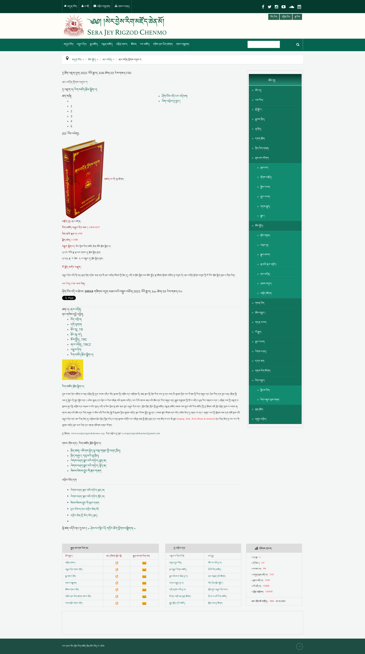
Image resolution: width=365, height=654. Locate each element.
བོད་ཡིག (273, 17)
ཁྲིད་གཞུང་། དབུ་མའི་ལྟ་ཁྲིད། (85, 455)
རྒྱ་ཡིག (297, 17)
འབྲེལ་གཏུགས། (103, 6)
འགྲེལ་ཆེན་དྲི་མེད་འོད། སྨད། (84, 515)
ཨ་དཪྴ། (211, 556)
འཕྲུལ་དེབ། (82, 44)
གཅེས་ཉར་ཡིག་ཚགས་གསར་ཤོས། (78, 596)
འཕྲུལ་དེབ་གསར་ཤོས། (73, 569)
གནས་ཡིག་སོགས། (263, 371)
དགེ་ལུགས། (76, 324)
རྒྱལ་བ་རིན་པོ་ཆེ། (177, 556)
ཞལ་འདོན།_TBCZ (81, 344)
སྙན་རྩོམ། (259, 409)
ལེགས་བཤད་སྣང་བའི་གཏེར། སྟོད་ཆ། (88, 465)
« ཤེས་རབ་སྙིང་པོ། (97, 528)
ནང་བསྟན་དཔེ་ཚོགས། (216, 576)
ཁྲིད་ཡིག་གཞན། (262, 148)
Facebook (263, 7)
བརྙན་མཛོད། (107, 44)
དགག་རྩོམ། (260, 139)
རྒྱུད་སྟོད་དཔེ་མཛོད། (177, 603)
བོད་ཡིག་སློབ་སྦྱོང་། (215, 583)
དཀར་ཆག (259, 361)
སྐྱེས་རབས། (265, 187)
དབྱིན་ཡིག (286, 17)
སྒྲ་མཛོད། (94, 44)
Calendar (299, 7)
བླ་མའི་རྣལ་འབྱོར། (268, 264)
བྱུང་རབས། (265, 197)
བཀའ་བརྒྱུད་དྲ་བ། (176, 583)
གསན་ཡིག (259, 303)
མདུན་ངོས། (72, 6)
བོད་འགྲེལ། (76, 319)
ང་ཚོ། (86, 6)
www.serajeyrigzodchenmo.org (88, 434)
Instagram (276, 7)
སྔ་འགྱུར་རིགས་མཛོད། (178, 569)
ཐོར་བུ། (258, 90)
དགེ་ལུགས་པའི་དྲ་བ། (177, 589)
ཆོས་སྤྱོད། (259, 226)
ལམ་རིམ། (259, 100)
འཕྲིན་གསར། (122, 44)
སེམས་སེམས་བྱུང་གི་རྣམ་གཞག (86, 470)
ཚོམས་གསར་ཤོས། (72, 589)
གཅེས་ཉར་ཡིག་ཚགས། (163, 44)
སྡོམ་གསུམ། (265, 235)
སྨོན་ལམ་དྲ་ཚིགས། (215, 603)
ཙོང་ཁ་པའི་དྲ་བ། (215, 563)
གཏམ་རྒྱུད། (265, 206)
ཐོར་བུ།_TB (77, 329)
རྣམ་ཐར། (264, 168)
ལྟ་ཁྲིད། (258, 129)
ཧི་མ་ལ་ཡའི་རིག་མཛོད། (217, 596)
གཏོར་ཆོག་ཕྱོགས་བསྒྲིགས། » (121, 528)
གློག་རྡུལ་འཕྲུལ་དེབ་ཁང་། (218, 589)
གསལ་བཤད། (124, 6)
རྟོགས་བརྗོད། (266, 177)
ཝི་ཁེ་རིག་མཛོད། (214, 569)
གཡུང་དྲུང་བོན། (175, 563)
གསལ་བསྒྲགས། (182, 44)
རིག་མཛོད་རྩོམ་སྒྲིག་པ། (85, 89)
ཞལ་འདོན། (75, 309)
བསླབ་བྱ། (264, 245)
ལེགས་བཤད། (261, 352)
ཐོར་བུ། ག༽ (76, 334)
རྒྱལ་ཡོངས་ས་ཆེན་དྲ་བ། (178, 576)
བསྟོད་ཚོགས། (266, 293)
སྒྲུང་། (262, 216)
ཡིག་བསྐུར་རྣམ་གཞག (269, 400)
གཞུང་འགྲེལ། (261, 419)
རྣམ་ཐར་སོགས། (262, 158)
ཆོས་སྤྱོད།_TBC (79, 339)
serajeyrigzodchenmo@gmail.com (141, 434)
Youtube (283, 7)
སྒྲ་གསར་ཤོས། (70, 576)
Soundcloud (291, 7)
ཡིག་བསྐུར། (260, 380)
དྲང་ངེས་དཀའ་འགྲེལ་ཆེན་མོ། (85, 509)
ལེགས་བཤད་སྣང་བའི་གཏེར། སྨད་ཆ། (88, 460)
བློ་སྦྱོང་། (258, 110)
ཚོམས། (134, 44)
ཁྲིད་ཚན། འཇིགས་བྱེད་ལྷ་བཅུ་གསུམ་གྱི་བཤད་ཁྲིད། (95, 450)
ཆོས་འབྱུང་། (260, 313)
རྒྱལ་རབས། (260, 342)
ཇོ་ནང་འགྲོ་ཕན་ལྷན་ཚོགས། (180, 596)
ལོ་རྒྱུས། (258, 332)
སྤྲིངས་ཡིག (265, 390)
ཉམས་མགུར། (266, 284)
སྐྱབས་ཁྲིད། (260, 119)
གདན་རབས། (261, 322)
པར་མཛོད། (145, 44)
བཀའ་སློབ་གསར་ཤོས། (73, 603)
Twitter (269, 7)
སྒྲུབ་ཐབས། (265, 255)
